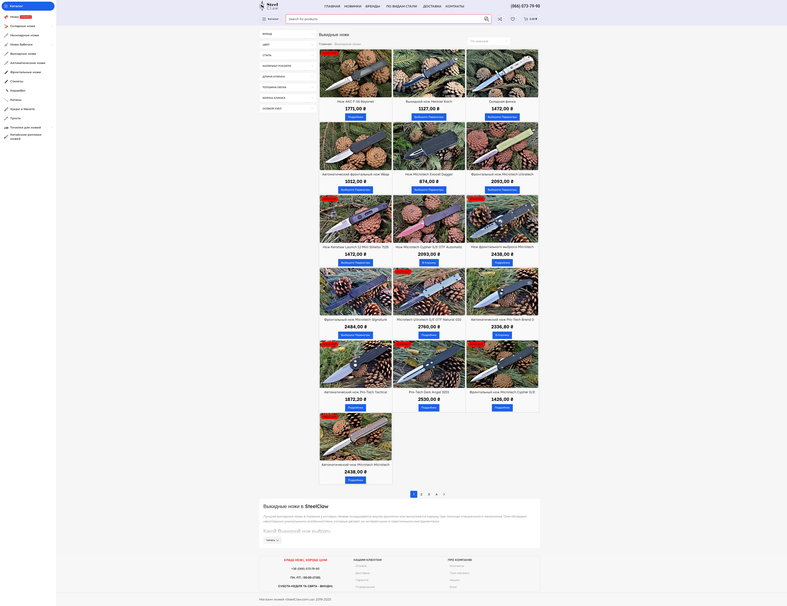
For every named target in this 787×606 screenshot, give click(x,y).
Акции (455, 580)
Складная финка (502, 101)
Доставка (363, 573)
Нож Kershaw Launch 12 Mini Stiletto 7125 (356, 247)
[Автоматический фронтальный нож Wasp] (356, 146)
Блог (453, 587)
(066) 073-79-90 (525, 6)
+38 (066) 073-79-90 (305, 568)
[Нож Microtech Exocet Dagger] (429, 146)
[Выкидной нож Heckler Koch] (429, 73)
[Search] (486, 19)
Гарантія (362, 580)
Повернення (365, 587)
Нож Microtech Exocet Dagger (429, 174)
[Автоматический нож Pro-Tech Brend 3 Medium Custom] (502, 291)
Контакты (457, 566)
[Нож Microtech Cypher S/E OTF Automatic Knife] (429, 219)
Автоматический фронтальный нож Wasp (355, 174)
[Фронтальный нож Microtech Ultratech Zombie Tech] (502, 146)
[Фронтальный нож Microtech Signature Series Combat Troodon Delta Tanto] (356, 291)
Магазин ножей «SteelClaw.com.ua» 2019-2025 (295, 599)
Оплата (361, 566)
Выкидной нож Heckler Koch (429, 101)
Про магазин (459, 573)
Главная (325, 44)
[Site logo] (268, 6)
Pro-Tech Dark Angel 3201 (429, 392)
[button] (429, 262)
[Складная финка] (502, 73)
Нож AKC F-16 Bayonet (355, 101)
